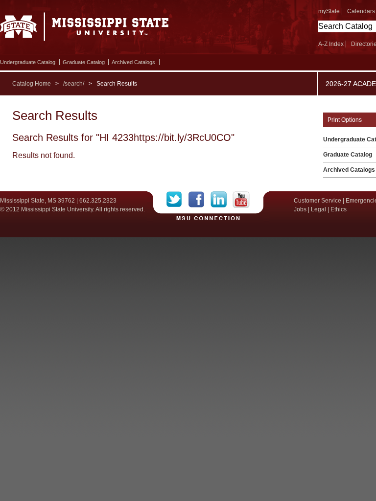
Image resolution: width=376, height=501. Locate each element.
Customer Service (317, 200)
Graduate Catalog (84, 62)
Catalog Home (31, 83)
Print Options (345, 119)
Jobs (300, 209)
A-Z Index (331, 44)
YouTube (241, 199)
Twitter (177, 199)
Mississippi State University (84, 29)
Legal (318, 209)
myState (329, 11)
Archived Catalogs (133, 62)
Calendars (361, 11)
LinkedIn (222, 199)
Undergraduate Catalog (27, 62)
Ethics (338, 209)
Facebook (199, 199)
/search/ (73, 83)
